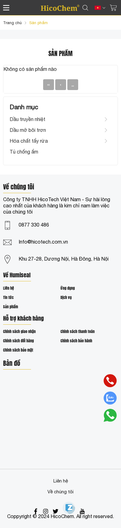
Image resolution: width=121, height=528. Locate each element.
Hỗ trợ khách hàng (23, 318)
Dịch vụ (66, 297)
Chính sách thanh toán (77, 331)
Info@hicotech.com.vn (43, 242)
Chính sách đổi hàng (18, 341)
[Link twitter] (55, 511)
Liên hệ (8, 288)
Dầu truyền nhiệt (27, 119)
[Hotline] (110, 380)
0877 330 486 (34, 224)
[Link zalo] (69, 508)
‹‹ (48, 84)
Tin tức (8, 297)
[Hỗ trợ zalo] (110, 398)
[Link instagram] (45, 511)
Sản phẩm (10, 306)
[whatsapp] (110, 415)
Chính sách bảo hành (76, 341)
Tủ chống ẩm (24, 151)
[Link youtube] (82, 511)
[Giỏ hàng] (113, 7)
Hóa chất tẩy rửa (29, 141)
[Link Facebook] (35, 511)
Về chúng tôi (60, 491)
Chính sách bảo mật (18, 350)
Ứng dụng (67, 288)
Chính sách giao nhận (19, 331)
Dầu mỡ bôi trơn (28, 130)
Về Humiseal (16, 275)
